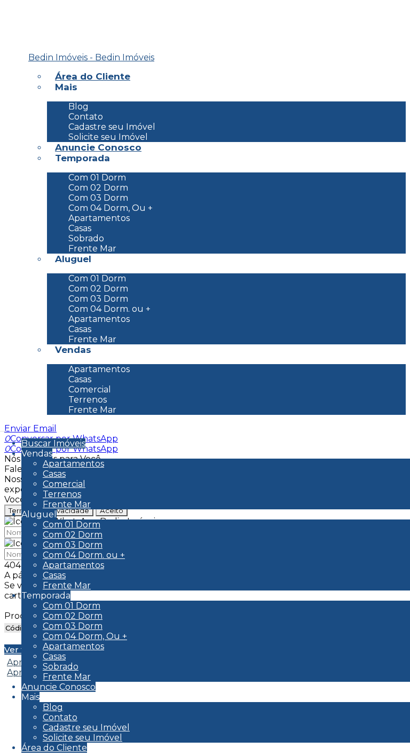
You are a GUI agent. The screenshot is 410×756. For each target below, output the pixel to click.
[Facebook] (23, 12)
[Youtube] (23, 44)
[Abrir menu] (3, 428)
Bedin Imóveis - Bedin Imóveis (91, 57)
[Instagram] (23, 28)
